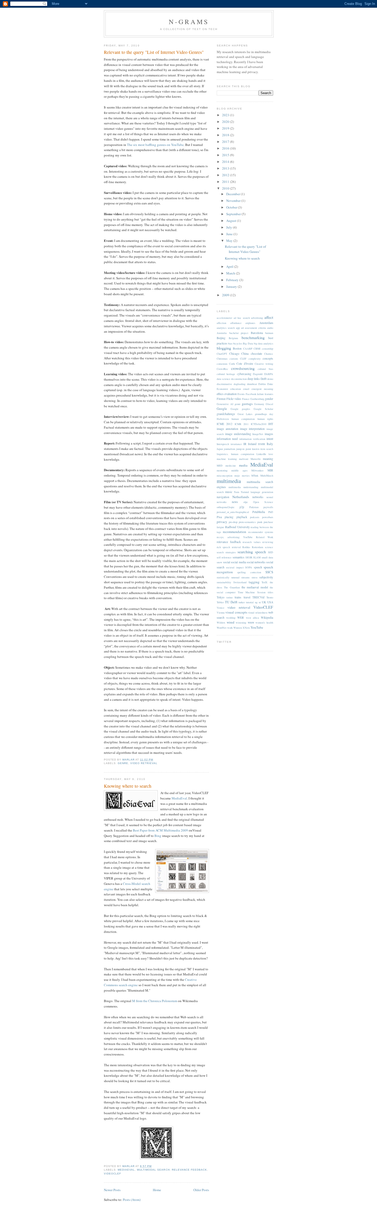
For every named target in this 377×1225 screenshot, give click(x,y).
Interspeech (223, 444)
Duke (270, 384)
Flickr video (233, 399)
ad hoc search (242, 318)
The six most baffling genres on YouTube (155, 144)
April (230, 266)
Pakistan (254, 507)
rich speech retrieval (229, 547)
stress (254, 577)
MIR (270, 470)
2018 (226, 135)
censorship (267, 348)
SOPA (248, 567)
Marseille (256, 459)
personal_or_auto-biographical (233, 512)
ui (260, 602)
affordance (236, 323)
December (233, 194)
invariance (236, 444)
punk (259, 522)
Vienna (221, 612)
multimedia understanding (243, 487)
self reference (224, 557)
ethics (220, 394)
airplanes (250, 323)
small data (267, 557)
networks (257, 497)
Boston (237, 348)
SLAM (257, 557)
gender (269, 399)
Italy (270, 443)
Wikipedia (267, 617)
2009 (226, 295)
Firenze (221, 399)
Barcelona (257, 333)
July (229, 227)
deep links (253, 379)
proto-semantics (247, 522)
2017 (226, 141)
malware (244, 459)
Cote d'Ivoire (244, 363)
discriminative (224, 384)
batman (269, 333)
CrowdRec (222, 369)
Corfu (232, 363)
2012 (226, 175)
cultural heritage (226, 374)
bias (230, 343)
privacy (222, 521)
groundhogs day (264, 414)
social (226, 562)
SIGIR (248, 557)
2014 (226, 161)
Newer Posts (112, 1190)
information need (227, 439)
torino (229, 597)
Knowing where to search (127, 786)
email (246, 389)
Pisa (219, 517)
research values (252, 542)
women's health (264, 622)
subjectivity (266, 577)
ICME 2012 (224, 424)
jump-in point (243, 449)
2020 (226, 121)
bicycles (237, 343)
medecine (230, 465)
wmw (251, 622)
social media (238, 562)
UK (264, 602)
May (229, 240)
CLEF (243, 358)
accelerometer (224, 318)
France (246, 399)
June (229, 234)
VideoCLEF (112, 1173)
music (228, 492)
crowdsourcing (243, 368)
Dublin (262, 384)
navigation (223, 497)
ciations (234, 358)
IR (244, 444)
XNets (246, 627)
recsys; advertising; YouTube (235, 537)
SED (270, 552)
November (233, 200)
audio (270, 328)
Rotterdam (257, 547)
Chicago (234, 353)
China (245, 353)
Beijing (221, 338)
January (232, 286)
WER (240, 617)
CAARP (247, 348)
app (238, 328)
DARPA (268, 374)
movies (246, 475)
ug (256, 602)
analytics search (226, 328)
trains (238, 597)
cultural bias (265, 369)
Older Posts (201, 1190)
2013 (226, 168)
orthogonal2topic (226, 507)
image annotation (227, 429)
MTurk (254, 475)
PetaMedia (258, 512)
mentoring (222, 470)
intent (269, 439)
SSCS (269, 572)
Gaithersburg (257, 399)
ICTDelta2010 (258, 424)
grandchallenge (226, 414)
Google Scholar (263, 409)
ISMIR (261, 444)
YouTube (257, 627)
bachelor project (239, 333)
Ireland (252, 444)
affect (268, 317)
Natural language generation (257, 492)
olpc (245, 502)
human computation (243, 419)
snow (219, 562)
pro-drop (233, 522)
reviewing (267, 542)
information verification (252, 439)
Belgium (233, 338)
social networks (256, 562)
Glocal (269, 404)
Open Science (263, 502)
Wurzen (237, 627)
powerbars (267, 517)
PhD (270, 512)
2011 (226, 181)
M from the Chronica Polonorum (154, 1001)
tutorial (250, 602)
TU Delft (231, 602)
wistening (241, 622)
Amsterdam (266, 323)
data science (223, 379)
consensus (222, 363)
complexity (255, 358)
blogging (224, 348)
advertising (257, 318)
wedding (230, 617)
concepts (268, 358)
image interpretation (252, 429)
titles (270, 592)
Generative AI (225, 404)
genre (123, 763)
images (269, 434)
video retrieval (143, 763)
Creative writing (264, 363)
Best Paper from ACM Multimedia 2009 (160, 830)
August (231, 220)
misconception (224, 475)
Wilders (221, 622)
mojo (237, 475)
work (230, 627)
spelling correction (249, 572)
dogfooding (239, 384)
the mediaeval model (255, 587)
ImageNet (257, 434)
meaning (268, 459)
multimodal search (153, 1169)
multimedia (229, 481)
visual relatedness (257, 612)
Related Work (264, 537)
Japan (220, 449)
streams (245, 577)
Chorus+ (268, 353)
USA (270, 602)
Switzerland (239, 582)
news (235, 502)
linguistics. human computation (235, 454)
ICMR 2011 (242, 424)
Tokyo (220, 597)
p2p (242, 507)
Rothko (246, 547)
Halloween (223, 419)
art (242, 328)
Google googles (240, 409)
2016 (226, 148)
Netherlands (240, 497)
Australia (222, 333)
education (235, 389)
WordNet (221, 627)
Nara (236, 492)
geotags (247, 403)
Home (157, 1190)
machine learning (227, 459)
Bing (157, 835)
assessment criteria (255, 328)
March (231, 273)
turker (242, 602)
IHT (270, 424)
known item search (262, 449)
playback (241, 517)
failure (260, 394)
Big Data (248, 343)
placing (229, 517)
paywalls (268, 507)
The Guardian (232, 587)
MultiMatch (266, 475)
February (232, 280)
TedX (264, 582)
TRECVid (258, 597)
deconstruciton (239, 379)
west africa (252, 617)
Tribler (220, 602)
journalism (229, 449)
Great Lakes (245, 414)
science (269, 547)
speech (258, 567)
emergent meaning (262, 389)
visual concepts (236, 612)
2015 (226, 155)
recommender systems (260, 532)
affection (221, 323)
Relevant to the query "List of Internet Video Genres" (154, 52)
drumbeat (252, 384)
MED (220, 465)
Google (222, 408)
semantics (238, 557)
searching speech (251, 551)
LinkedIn (261, 454)
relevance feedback (189, 1169)
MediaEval (179, 798)
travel (247, 597)
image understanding (238, 434)
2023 (226, 115)
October (232, 207)
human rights (265, 419)
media (243, 465)
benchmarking (253, 337)
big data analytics (263, 343)
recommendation (234, 531)
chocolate (256, 353)
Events (241, 394)
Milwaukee (257, 470)
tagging (254, 582)
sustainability (224, 582)
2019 (226, 128)
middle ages (239, 470)
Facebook (251, 394)
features (269, 394)
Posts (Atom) (132, 1199)
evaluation (230, 394)
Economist (222, 389)
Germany (259, 404)
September (234, 214)
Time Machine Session (252, 592)
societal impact (234, 567)
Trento (269, 597)
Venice (220, 607)
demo (270, 379)
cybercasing (244, 374)
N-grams (189, 21)
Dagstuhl (258, 374)
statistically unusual (228, 577)
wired (230, 622)
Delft (263, 379)
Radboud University (237, 527)
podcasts (254, 517)
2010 (226, 188)
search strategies (226, 552)
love (271, 454)
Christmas (222, 358)
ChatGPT (222, 353)
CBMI (257, 348)
